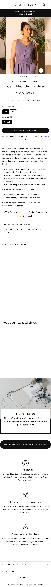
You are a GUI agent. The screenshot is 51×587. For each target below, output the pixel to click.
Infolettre (9, 571)
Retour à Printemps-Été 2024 (27, 444)
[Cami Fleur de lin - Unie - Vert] (7, 303)
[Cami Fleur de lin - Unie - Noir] (16, 303)
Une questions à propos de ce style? (24, 231)
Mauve (7, 121)
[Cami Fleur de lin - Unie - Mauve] (10, 303)
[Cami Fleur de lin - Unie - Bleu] (4, 303)
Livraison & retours (17, 224)
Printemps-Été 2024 (29, 81)
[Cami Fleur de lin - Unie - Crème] (13, 303)
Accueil (15, 81)
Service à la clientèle (17, 564)
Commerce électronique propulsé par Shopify (25, 585)
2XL (5, 111)
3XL (13, 111)
